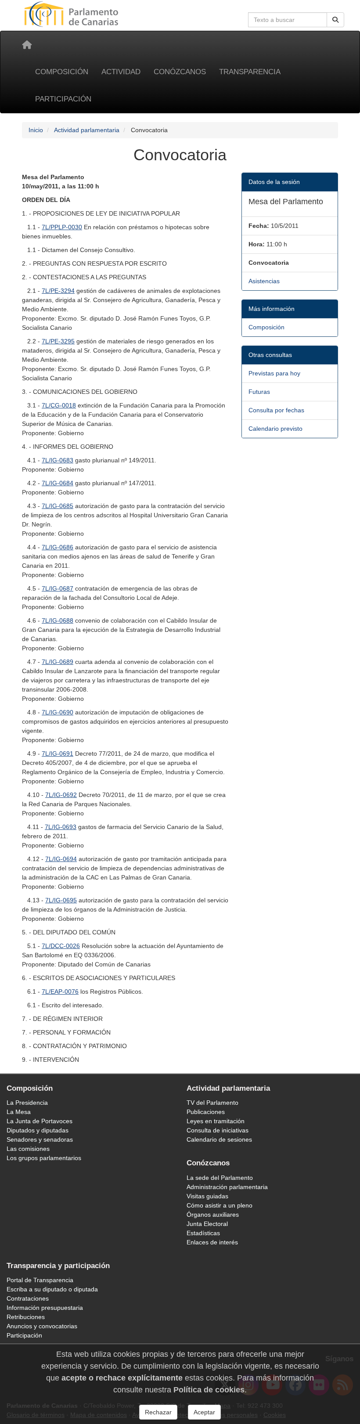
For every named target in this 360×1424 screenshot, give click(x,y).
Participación (63, 99)
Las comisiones (28, 1148)
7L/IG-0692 (61, 794)
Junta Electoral (207, 1223)
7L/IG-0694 (61, 858)
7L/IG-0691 (57, 753)
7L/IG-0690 (57, 712)
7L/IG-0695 (61, 900)
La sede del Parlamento (220, 1177)
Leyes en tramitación (216, 1121)
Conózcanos (180, 72)
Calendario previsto (275, 428)
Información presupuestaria (45, 1307)
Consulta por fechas (276, 410)
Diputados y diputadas (37, 1130)
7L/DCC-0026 (61, 945)
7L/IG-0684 (57, 483)
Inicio (36, 129)
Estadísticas (203, 1233)
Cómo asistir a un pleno (219, 1205)
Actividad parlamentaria (86, 129)
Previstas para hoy (274, 373)
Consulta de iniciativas (217, 1130)
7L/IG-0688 (57, 620)
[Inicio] (26, 44)
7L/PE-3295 (58, 341)
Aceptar (204, 1412)
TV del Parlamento (212, 1102)
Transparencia (250, 72)
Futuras (259, 391)
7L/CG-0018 (59, 405)
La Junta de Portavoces (39, 1121)
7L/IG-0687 (57, 588)
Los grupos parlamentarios (44, 1157)
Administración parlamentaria (227, 1186)
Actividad (120, 72)
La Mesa (19, 1111)
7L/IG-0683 (57, 460)
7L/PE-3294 (58, 290)
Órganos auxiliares (213, 1214)
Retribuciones (26, 1316)
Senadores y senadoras (40, 1139)
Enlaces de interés (212, 1242)
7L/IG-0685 (57, 505)
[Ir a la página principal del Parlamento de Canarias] (72, 13)
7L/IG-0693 (60, 826)
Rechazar (158, 1412)
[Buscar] (335, 19)
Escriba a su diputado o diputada (52, 1289)
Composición (61, 72)
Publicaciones (206, 1111)
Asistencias (264, 281)
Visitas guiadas (207, 1196)
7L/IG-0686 (57, 547)
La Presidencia (27, 1102)
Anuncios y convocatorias (42, 1326)
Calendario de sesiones (219, 1139)
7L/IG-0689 (57, 661)
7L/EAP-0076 (60, 991)
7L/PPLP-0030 (62, 227)
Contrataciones (28, 1298)
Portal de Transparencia (40, 1279)
